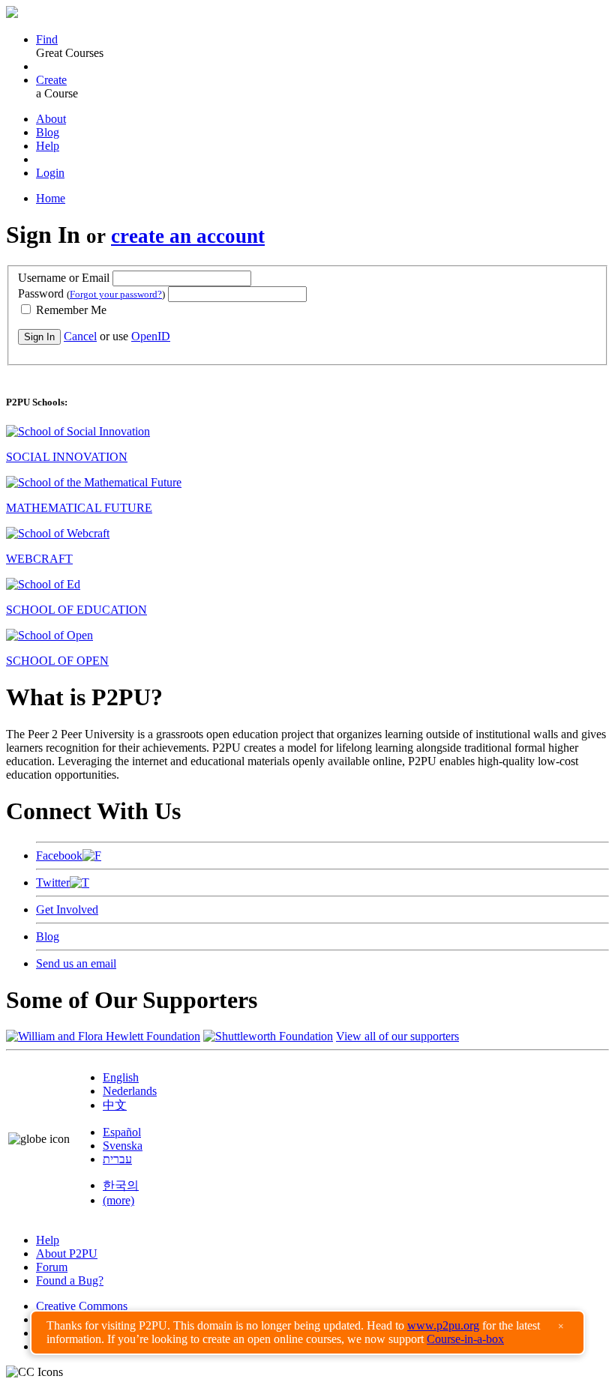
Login (50, 172)
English (121, 1077)
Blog (47, 132)
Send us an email (76, 963)
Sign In (39, 337)
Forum (52, 1267)
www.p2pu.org (443, 1325)
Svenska (122, 1145)
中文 (115, 1105)
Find (47, 39)
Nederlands (130, 1090)
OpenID (150, 336)
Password (91, 293)
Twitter (53, 882)
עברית (117, 1159)
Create (51, 79)
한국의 (121, 1185)
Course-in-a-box (465, 1339)
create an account (188, 236)
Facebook (59, 855)
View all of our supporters (397, 1036)
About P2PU (67, 1253)
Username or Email (64, 277)
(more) (118, 1200)
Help (47, 145)
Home (50, 198)
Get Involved (67, 909)
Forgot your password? (116, 294)
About (51, 118)
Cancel (80, 336)
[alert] (307, 1332)
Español (122, 1132)
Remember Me (69, 310)
